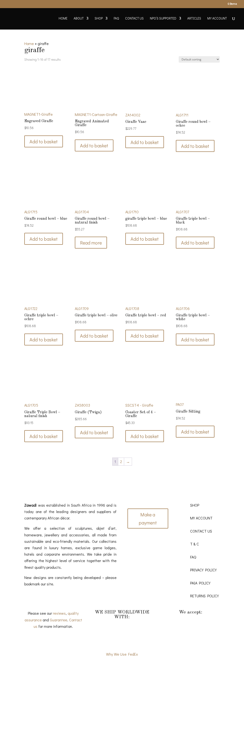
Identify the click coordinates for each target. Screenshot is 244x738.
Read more (91, 242)
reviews (59, 613)
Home (63, 18)
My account (217, 18)
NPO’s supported (163, 18)
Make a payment (148, 518)
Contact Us (134, 18)
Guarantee (58, 619)
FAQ (116, 18)
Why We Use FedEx (122, 654)
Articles (194, 18)
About (79, 18)
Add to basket (44, 141)
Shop (99, 18)
